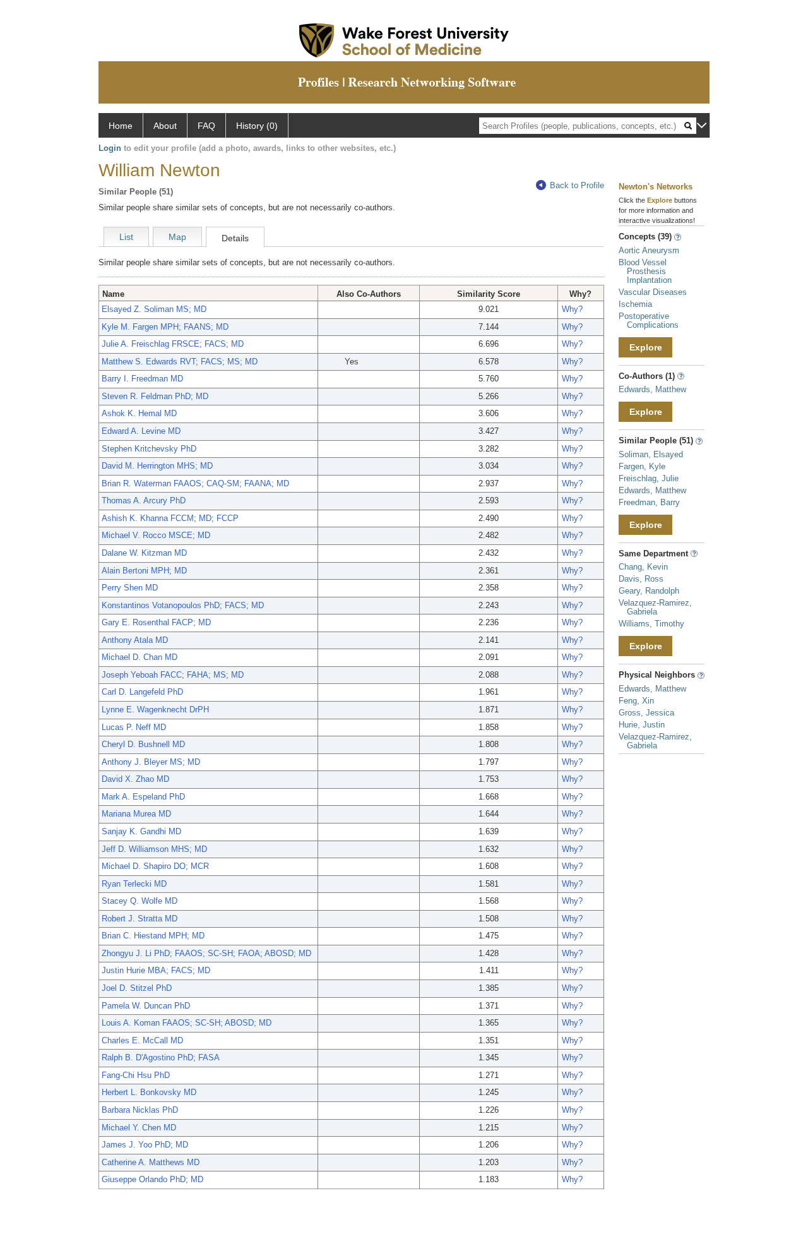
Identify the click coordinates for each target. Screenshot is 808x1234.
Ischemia (635, 304)
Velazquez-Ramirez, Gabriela (655, 607)
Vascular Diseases (653, 292)
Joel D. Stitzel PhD (137, 988)
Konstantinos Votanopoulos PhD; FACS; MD (183, 605)
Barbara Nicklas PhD (140, 1110)
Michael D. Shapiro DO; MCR (155, 866)
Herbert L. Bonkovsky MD (149, 1092)
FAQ (206, 126)
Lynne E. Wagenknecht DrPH (155, 709)
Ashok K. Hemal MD (139, 413)
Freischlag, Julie (649, 478)
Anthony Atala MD (135, 640)
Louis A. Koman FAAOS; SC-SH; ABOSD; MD (186, 1022)
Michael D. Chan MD (139, 657)
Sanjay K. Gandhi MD (141, 831)
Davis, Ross (641, 579)
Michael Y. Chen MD (139, 1127)
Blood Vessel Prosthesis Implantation (645, 271)
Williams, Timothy (651, 623)
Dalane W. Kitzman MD (144, 553)
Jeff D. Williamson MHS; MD (154, 849)
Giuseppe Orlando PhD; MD (152, 1179)
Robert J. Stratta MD (139, 918)
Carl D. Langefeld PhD (142, 692)
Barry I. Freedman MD (142, 378)
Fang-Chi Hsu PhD (136, 1075)
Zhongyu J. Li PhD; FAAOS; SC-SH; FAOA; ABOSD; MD (206, 953)
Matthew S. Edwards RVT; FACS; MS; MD (180, 361)
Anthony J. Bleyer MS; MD (151, 762)
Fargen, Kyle (642, 466)
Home (121, 126)
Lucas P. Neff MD (134, 727)
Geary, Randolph (649, 591)
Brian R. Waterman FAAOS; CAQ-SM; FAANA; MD (195, 483)
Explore (645, 347)
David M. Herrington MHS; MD (157, 465)
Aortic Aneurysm (649, 250)
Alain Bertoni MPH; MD (144, 570)
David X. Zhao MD (135, 779)
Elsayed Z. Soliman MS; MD (154, 309)
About (165, 126)
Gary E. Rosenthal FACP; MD (156, 622)
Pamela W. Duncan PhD (146, 1005)
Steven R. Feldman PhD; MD (155, 396)
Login (109, 148)
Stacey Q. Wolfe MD (139, 901)
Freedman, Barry (649, 502)
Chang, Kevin (643, 567)
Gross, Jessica (646, 712)
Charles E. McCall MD (142, 1040)
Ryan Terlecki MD (134, 884)
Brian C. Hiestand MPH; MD (153, 935)
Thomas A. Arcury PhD (144, 500)
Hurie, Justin (642, 724)
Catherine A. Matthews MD (150, 1162)
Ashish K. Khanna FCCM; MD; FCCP (170, 518)
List (126, 237)
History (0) (257, 126)
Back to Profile (577, 185)
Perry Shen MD (130, 587)
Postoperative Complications (649, 320)
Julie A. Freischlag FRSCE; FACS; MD (173, 344)
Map (177, 237)
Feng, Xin (636, 700)
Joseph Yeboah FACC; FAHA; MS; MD (173, 675)
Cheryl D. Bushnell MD (143, 744)
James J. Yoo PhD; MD (145, 1144)
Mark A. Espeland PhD (143, 796)
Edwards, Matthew (652, 389)
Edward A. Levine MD (141, 431)
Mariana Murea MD (136, 813)
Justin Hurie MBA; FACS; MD (156, 970)
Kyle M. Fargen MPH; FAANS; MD (165, 327)
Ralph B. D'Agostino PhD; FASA (161, 1057)
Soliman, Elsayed (651, 454)
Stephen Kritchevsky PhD (149, 448)
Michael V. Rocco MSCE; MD (156, 535)
